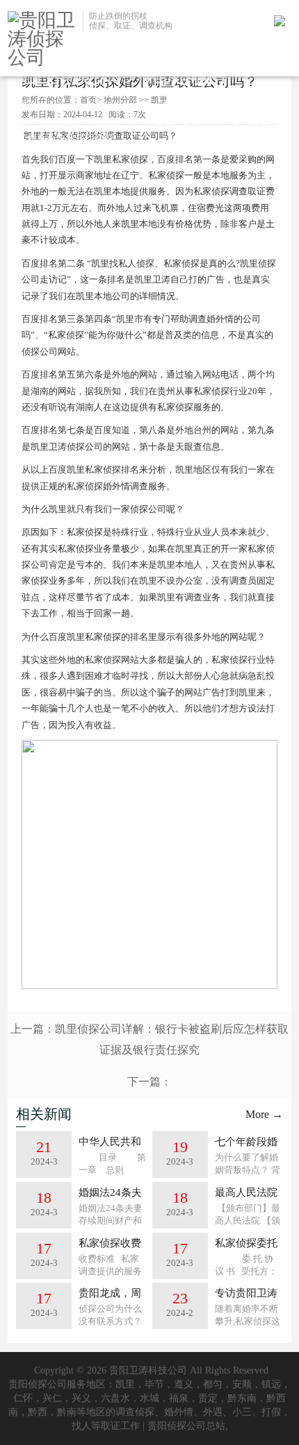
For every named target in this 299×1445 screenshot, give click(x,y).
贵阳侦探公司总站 (186, 1426)
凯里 (125, 1384)
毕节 (154, 1384)
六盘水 (115, 1398)
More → (264, 1114)
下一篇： (149, 1082)
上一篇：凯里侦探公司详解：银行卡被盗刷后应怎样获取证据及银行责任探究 (149, 1039)
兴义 (81, 1398)
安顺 (242, 1384)
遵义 (183, 1384)
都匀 (213, 1384)
